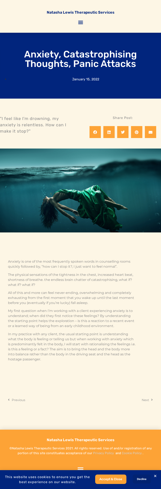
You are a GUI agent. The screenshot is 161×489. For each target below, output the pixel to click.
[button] (80, 22)
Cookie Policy (132, 453)
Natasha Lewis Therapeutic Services (80, 12)
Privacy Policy (103, 453)
